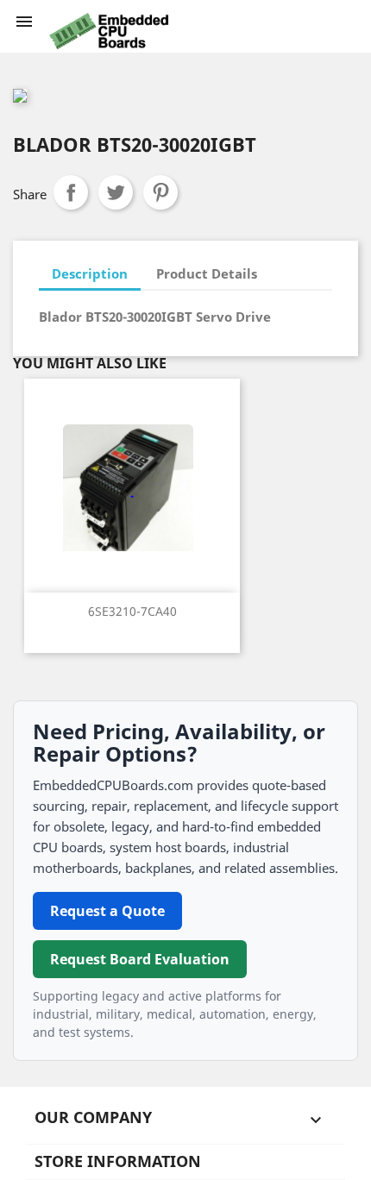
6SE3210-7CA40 (132, 611)
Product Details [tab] (206, 273)
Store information (118, 1161)
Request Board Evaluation (140, 959)
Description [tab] (90, 273)
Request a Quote (107, 910)
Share (70, 192)
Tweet (115, 192)
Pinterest (160, 192)
